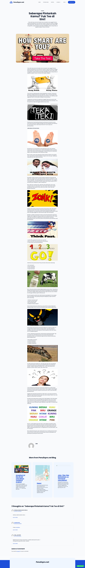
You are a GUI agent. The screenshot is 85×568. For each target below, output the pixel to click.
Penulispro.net (18, 2)
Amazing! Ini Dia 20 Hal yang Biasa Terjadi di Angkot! (20, 478)
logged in (18, 551)
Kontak (52, 2)
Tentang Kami (45, 2)
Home (39, 2)
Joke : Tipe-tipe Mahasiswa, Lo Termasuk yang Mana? (63, 477)
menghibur (18, 527)
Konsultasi (71, 2)
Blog (64, 2)
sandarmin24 (17, 522)
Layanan (58, 2)
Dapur (39, 483)
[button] (80, 566)
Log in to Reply (15, 517)
